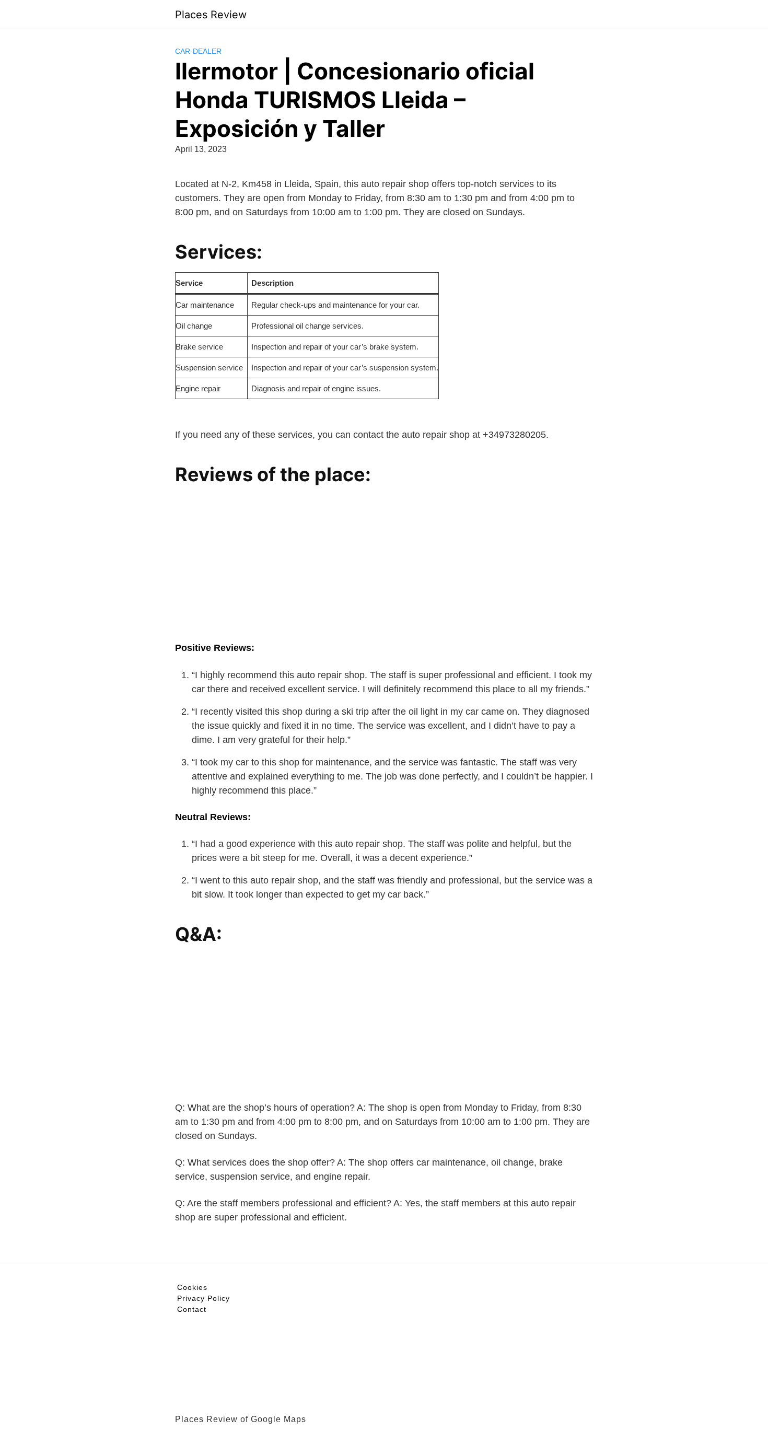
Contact (191, 1309)
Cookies (192, 1287)
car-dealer (198, 51)
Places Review (211, 14)
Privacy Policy (203, 1298)
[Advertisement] (384, 568)
